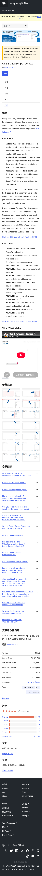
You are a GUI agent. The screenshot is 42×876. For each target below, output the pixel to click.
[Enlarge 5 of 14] (17, 413)
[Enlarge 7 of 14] (17, 424)
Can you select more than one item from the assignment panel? (15, 508)
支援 (6, 105)
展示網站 (25, 784)
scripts (29, 692)
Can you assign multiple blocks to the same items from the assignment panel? (13, 517)
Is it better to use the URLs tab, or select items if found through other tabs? (13, 544)
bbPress (6, 831)
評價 (6, 88)
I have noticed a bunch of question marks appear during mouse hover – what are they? (14, 498)
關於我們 (5, 784)
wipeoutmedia (9, 67)
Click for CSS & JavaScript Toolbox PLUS (19, 237)
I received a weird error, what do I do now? (12, 621)
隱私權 (5, 796)
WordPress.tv (9, 816)
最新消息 (5, 788)
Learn (4, 804)
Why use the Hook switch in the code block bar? (13, 612)
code (24, 687)
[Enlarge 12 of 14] (37, 445)
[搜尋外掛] (26, 26)
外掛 (24, 792)
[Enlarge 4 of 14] (37, 402)
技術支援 (5, 808)
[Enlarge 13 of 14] (17, 456)
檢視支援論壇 (7, 753)
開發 (6, 99)
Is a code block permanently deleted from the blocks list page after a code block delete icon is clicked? (17, 594)
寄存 (4, 792)
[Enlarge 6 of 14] (37, 413)
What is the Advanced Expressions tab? (11, 553)
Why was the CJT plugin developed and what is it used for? (16, 474)
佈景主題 (25, 788)
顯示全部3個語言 (34, 682)
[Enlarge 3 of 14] (17, 402)
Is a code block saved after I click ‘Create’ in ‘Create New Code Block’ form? (13, 570)
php (37, 687)
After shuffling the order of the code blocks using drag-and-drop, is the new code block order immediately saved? (14, 582)
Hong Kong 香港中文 (16, 845)
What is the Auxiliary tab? (12, 535)
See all (37, 737)
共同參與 (25, 804)
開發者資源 (6, 812)
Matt (5, 827)
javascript (31, 687)
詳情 (6, 82)
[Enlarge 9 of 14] (17, 434)
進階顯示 (5, 698)
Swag (25, 816)
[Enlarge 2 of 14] (37, 391)
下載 (5, 73)
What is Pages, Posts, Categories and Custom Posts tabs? (16, 527)
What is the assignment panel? (14, 490)
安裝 (6, 94)
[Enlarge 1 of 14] (17, 391)
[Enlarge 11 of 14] (17, 445)
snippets (36, 692)
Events (25, 808)
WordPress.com (9, 823)
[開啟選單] (38, 3)
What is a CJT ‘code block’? (14, 483)
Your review (7, 737)
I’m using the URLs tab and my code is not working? (13, 604)
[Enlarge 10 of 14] (37, 434)
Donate (26, 812)
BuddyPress (8, 835)
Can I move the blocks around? (15, 562)
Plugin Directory (8, 10)
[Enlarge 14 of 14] (37, 456)
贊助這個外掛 (7, 770)
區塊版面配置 (27, 796)
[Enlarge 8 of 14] (37, 424)
